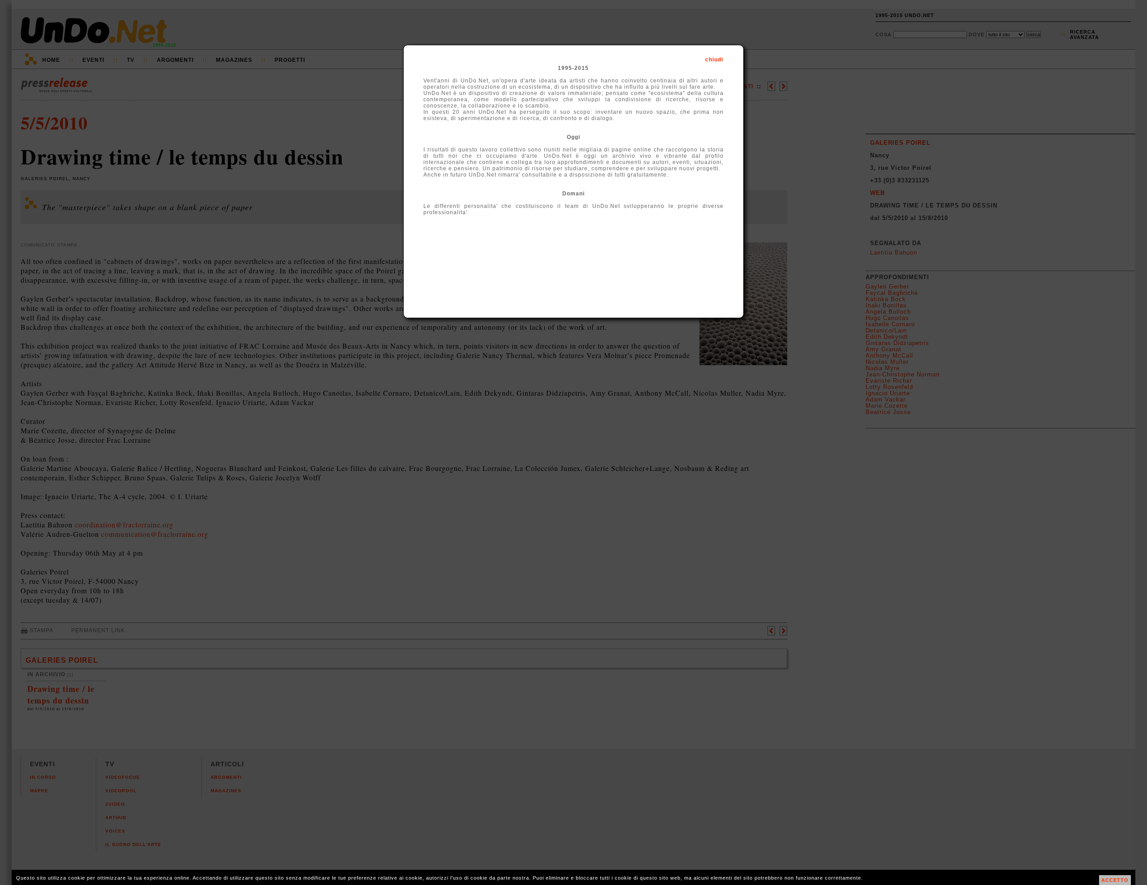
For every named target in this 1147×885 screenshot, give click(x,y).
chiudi (714, 59)
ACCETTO (1115, 880)
